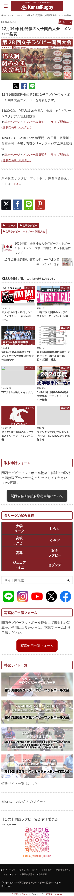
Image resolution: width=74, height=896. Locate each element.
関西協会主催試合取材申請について (37, 496)
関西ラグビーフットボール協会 (35, 882)
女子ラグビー (30, 225)
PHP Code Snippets (21, 894)
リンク (15, 874)
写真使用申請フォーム (37, 646)
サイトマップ (9, 870)
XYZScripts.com (54, 894)
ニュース (11, 225)
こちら (15, 183)
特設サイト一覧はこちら (19, 783)
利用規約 (48, 870)
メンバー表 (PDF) (35, 122)
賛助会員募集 (28, 874)
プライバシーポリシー (29, 870)
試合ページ (12, 122)
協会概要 (42, 874)
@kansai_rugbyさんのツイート (23, 801)
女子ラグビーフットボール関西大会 (25, 231)
